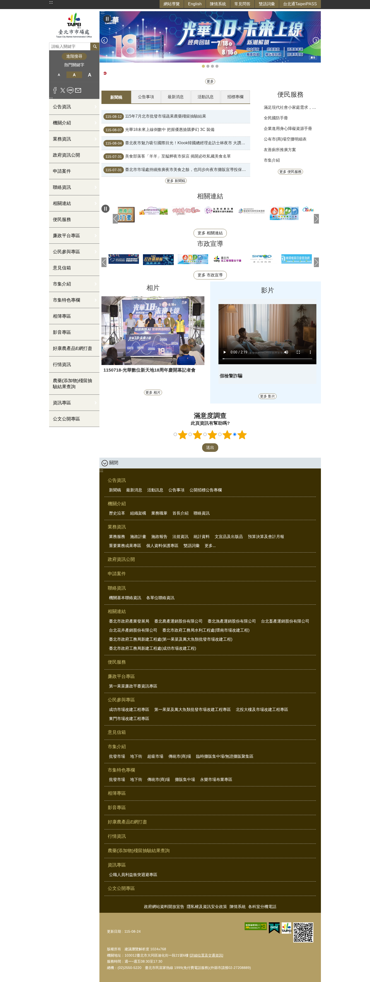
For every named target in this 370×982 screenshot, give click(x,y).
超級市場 (155, 756)
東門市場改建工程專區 (129, 718)
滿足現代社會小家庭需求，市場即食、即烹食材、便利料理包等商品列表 (291, 107)
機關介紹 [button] (62, 122)
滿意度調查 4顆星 (227, 435)
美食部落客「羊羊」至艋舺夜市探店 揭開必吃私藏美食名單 (168, 156)
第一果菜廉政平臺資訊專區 (133, 686)
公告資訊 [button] (62, 106)
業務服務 (117, 536)
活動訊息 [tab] (206, 97)
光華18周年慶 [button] (203, 66)
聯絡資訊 (202, 513)
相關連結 (117, 611)
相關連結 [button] (62, 203)
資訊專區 (117, 864)
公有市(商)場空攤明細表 (285, 139)
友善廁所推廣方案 (280, 150)
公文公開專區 (66, 418)
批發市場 (117, 756)
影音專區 (62, 332)
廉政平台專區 (121, 676)
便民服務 (62, 219)
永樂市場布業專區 (216, 779)
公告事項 (176, 490)
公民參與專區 (121, 699)
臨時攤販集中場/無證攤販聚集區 (224, 756)
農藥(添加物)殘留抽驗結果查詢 (72, 383)
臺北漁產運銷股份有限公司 (232, 621)
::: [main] (102, 12)
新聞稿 (115, 490)
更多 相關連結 (210, 233)
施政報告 (159, 536)
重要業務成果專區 (125, 545)
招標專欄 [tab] (235, 97)
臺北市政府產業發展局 (129, 621)
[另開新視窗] (167, 211)
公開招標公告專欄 (206, 490)
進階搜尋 (74, 56)
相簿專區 (62, 316)
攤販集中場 (185, 779)
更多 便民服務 (290, 172)
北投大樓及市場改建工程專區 (262, 709)
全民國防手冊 (276, 118)
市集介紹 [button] (62, 283)
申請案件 (62, 171)
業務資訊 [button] (62, 138)
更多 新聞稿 (176, 181)
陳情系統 (218, 4)
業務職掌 (159, 513)
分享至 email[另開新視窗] (78, 90)
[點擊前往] (210, 37)
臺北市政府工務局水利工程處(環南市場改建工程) (205, 630)
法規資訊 (180, 536)
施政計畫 (138, 536)
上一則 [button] (104, 40)
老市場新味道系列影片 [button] (207, 66)
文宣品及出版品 (229, 536)
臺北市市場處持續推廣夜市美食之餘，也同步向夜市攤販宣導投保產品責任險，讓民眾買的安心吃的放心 (177, 170)
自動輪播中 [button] (107, 19)
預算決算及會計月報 (266, 536)
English (195, 4)
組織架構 (138, 513)
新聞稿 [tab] (116, 97)
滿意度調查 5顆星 (242, 435)
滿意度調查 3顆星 (212, 435)
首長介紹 (180, 513)
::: (51, 2)
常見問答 (242, 4)
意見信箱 (62, 267)
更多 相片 (153, 392)
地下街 (136, 756)
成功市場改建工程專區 (129, 709)
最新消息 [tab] (176, 97)
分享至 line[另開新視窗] (70, 90)
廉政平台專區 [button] (66, 235)
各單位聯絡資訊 (160, 598)
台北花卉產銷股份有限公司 (133, 630)
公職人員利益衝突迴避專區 (133, 874)
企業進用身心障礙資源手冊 (288, 128)
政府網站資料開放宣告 (164, 906)
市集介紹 (272, 160)
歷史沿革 (117, 513)
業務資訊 (117, 526)
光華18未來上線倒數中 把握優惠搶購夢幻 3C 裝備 (159, 130)
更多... (210, 545)
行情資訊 (62, 364)
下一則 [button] (316, 40)
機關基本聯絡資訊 (125, 598)
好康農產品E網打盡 (72, 348)
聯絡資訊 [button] (62, 187)
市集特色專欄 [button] (66, 300)
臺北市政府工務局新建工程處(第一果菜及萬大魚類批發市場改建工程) (170, 639)
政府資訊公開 (66, 155)
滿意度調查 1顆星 (183, 435)
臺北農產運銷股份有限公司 (178, 621)
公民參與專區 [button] (66, 251)
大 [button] (89, 74)
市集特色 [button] (216, 66)
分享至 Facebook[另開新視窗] (55, 90)
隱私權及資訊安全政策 (207, 906)
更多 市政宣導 (210, 275)
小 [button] (58, 74)
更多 (210, 81)
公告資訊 (117, 480)
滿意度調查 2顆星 (197, 435)
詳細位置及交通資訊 (206, 955)
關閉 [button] (113, 462)
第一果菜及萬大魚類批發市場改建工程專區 (192, 709)
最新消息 (134, 490)
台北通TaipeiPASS (300, 4)
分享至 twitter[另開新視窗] (63, 90)
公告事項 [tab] (146, 97)
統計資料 (202, 536)
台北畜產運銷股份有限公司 (285, 621)
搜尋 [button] (94, 46)
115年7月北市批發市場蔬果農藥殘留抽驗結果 (155, 116)
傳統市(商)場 (179, 756)
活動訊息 (155, 490)
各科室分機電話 (262, 906)
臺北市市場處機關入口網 (74, 26)
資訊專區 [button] (62, 402)
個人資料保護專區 (162, 545)
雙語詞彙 (267, 4)
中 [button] (74, 74)
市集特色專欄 (121, 770)
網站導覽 (172, 4)
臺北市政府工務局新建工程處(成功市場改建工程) (152, 648)
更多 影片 (267, 396)
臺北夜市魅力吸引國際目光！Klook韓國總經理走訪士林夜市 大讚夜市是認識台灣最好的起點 (177, 143)
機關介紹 (117, 503)
